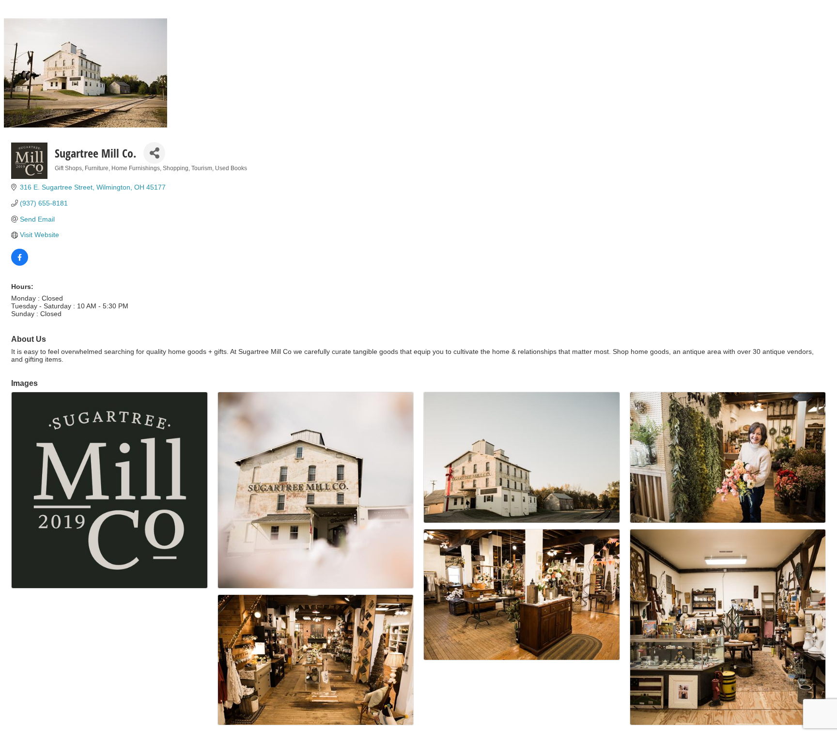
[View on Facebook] (19, 263)
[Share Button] (154, 153)
